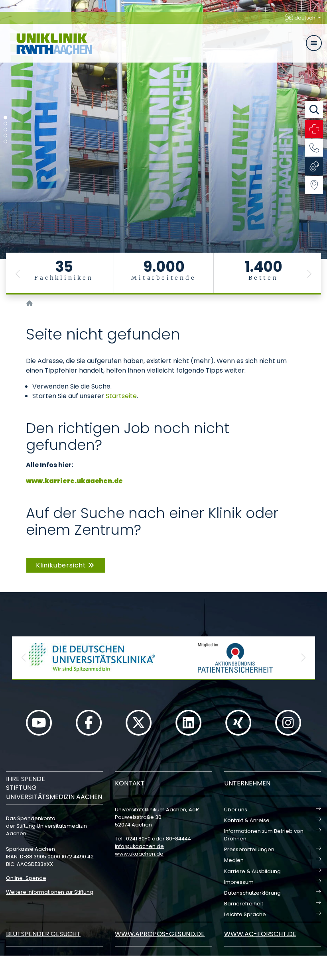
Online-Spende (26, 878)
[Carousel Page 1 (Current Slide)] (5, 118)
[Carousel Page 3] (5, 130)
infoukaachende (139, 846)
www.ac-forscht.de (260, 933)
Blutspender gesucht (43, 933)
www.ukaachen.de (139, 853)
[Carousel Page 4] (5, 135)
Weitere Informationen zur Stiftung (49, 892)
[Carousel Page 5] (5, 141)
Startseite (121, 395)
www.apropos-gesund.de (160, 933)
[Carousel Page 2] (5, 124)
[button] (18, 273)
